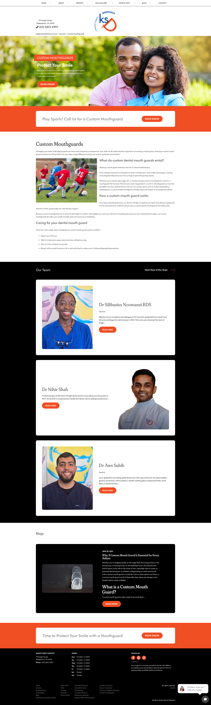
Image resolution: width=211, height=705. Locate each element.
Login (172, 688)
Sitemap (63, 693)
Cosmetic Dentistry (81, 693)
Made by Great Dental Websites (163, 700)
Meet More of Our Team (156, 269)
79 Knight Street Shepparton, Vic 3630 (45, 22)
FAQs (62, 688)
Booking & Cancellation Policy (46, 697)
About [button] (61, 3)
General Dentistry (80, 688)
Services (79, 3)
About (38, 685)
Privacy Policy (65, 695)
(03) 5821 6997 (48, 27)
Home (43, 3)
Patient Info (65, 685)
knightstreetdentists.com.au (46, 34)
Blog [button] (144, 3)
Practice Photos (41, 690)
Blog (37, 695)
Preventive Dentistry (81, 685)
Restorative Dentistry (82, 695)
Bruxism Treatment (106, 688)
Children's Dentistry (106, 685)
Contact (162, 3)
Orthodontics (79, 690)
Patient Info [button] (124, 3)
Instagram (144, 658)
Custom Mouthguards (76, 34)
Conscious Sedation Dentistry (109, 690)
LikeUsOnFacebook (133, 658)
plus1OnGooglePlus (139, 658)
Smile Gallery (101, 3)
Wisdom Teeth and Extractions (85, 697)
